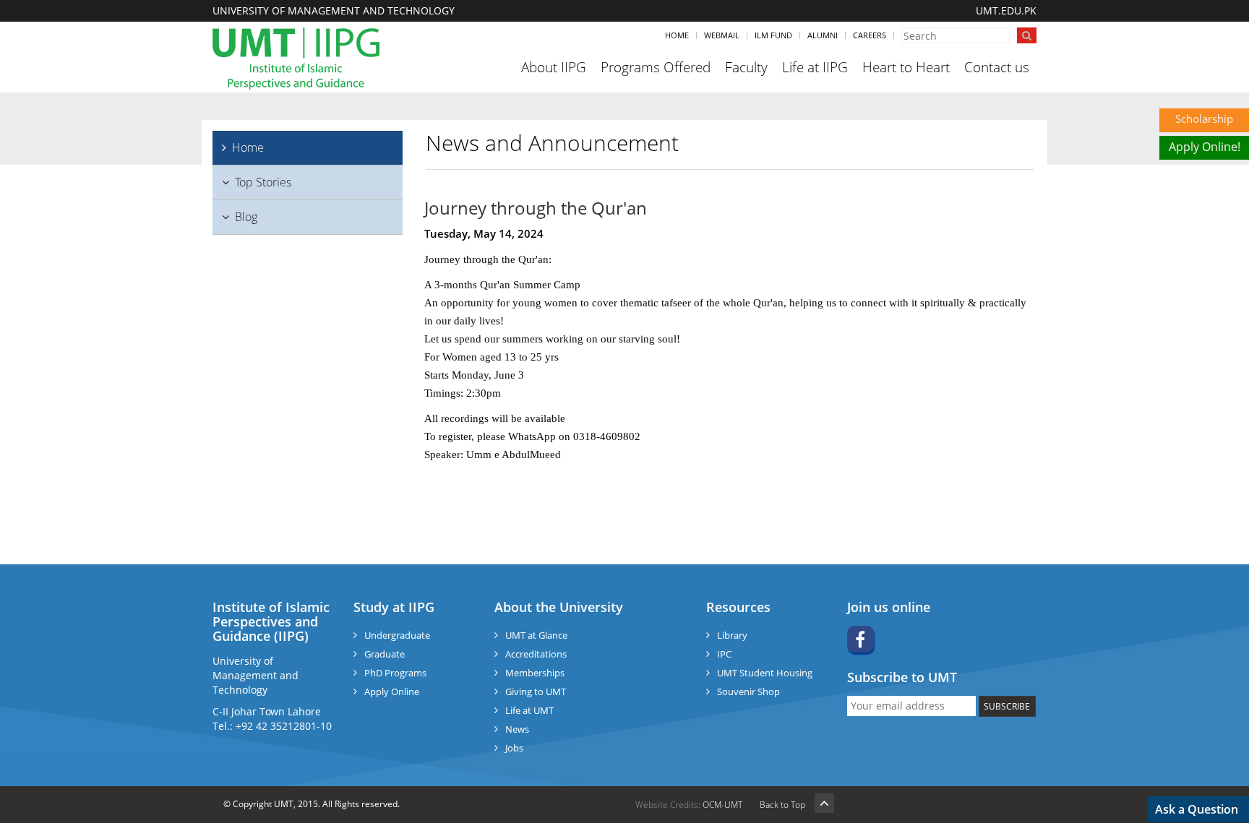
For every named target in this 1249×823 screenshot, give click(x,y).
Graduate (384, 653)
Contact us (996, 67)
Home (677, 35)
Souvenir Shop (748, 691)
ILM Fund (773, 35)
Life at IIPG (815, 67)
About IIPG (553, 67)
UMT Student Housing (764, 672)
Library (732, 635)
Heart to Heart (906, 67)
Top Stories (263, 182)
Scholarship (1204, 118)
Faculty (746, 67)
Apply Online (391, 691)
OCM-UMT (722, 804)
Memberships (535, 672)
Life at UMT (529, 710)
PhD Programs (395, 672)
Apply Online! (1204, 147)
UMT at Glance (536, 635)
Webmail (721, 35)
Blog (246, 217)
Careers (869, 35)
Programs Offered (656, 67)
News (517, 729)
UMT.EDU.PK (1006, 10)
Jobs (514, 747)
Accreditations (536, 653)
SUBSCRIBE (1007, 706)
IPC (724, 653)
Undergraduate (397, 635)
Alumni (822, 35)
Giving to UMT (535, 691)
